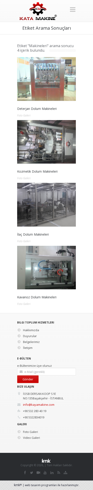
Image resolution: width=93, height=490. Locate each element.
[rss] (59, 473)
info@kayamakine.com (38, 405)
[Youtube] (45, 473)
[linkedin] (52, 473)
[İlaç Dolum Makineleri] (46, 205)
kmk (18, 485)
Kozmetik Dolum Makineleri (37, 171)
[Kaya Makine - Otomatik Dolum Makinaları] (38, 11)
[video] (38, 473)
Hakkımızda (31, 330)
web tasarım (33, 485)
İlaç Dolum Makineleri (33, 234)
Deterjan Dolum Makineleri (37, 108)
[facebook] (25, 473)
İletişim (28, 348)
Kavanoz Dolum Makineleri (36, 297)
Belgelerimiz (31, 342)
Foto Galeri (23, 115)
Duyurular (30, 336)
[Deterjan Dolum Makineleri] (46, 79)
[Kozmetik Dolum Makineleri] (46, 142)
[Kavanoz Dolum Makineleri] (46, 268)
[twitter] (32, 473)
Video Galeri (31, 438)
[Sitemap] (65, 473)
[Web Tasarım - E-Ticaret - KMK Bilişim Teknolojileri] (47, 461)
